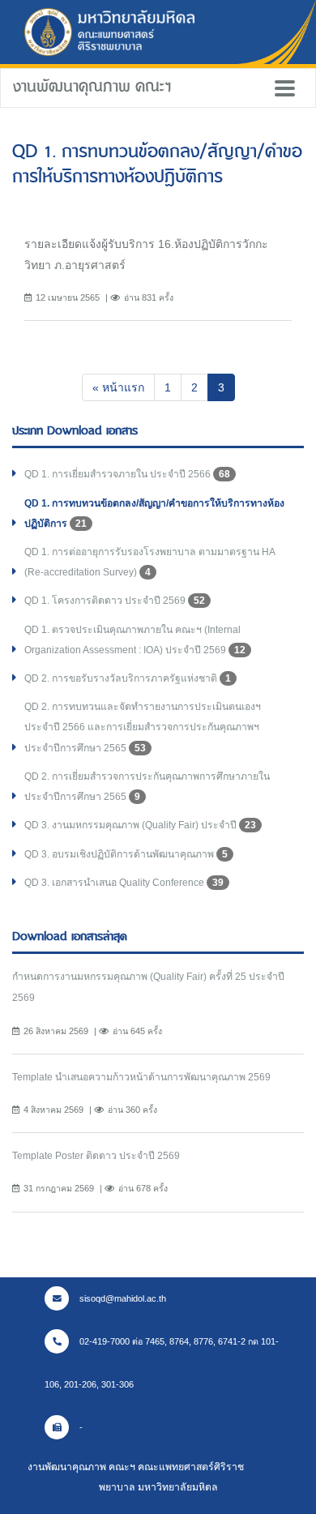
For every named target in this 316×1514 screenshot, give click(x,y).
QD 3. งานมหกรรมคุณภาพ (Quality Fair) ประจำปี (140, 825)
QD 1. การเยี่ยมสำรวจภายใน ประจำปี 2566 (127, 474)
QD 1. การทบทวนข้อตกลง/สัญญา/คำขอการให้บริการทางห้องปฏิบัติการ (154, 513)
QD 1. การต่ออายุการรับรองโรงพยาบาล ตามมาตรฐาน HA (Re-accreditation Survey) (149, 562)
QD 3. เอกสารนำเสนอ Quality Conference (124, 882)
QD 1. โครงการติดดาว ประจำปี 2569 (114, 600)
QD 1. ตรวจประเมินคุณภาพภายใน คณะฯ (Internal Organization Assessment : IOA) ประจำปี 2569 (135, 640)
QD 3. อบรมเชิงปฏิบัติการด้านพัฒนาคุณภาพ (126, 854)
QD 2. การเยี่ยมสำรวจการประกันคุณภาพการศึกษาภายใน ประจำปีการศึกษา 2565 (147, 786)
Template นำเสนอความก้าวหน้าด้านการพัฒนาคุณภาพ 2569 (141, 1077)
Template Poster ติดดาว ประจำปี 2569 (96, 1155)
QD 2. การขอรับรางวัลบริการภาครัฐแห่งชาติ (127, 678)
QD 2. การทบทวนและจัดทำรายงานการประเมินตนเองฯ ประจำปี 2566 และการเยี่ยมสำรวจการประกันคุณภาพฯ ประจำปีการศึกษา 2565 (142, 727)
